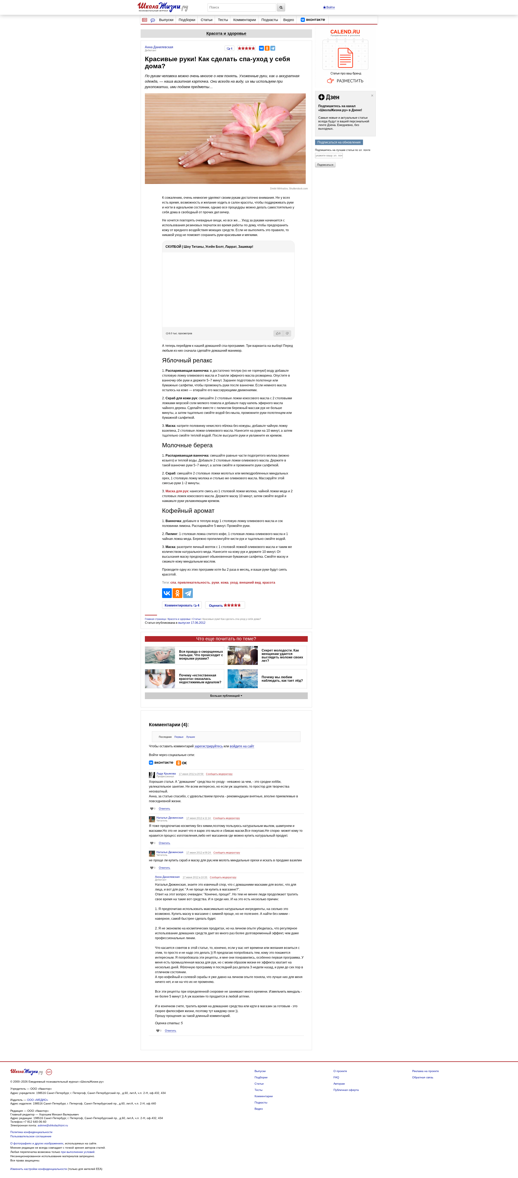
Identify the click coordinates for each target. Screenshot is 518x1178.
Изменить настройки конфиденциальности (38, 1169)
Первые (179, 737)
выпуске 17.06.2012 (191, 622)
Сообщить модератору (219, 774)
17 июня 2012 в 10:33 (195, 877)
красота (268, 582)
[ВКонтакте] (261, 48)
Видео (288, 20)
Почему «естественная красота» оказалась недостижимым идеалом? (200, 679)
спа (173, 582)
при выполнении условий (77, 1151)
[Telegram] (272, 48)
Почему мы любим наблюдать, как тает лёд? (282, 678)
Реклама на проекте (425, 1071)
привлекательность (194, 582)
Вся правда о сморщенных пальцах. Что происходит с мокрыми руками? (201, 655)
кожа (224, 582)
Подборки (187, 20)
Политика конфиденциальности (31, 1132)
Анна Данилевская (167, 876)
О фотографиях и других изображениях (36, 1143)
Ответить (164, 808)
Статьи (206, 20)
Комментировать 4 (182, 605)
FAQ (336, 1077)
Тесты (223, 20)
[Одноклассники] (267, 48)
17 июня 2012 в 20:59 (191, 774)
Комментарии (244, 20)
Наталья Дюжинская (169, 817)
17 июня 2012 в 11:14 (198, 818)
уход (234, 582)
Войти (330, 7)
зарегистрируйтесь (208, 746)
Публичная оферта (346, 1089)
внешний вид (250, 582)
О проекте (340, 1071)
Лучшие (190, 737)
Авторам (339, 1083)
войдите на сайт (242, 746)
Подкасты (269, 20)
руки (215, 582)
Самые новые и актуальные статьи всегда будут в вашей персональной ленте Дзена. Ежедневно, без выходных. (343, 123)
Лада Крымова (166, 773)
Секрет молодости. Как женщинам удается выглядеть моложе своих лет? (282, 655)
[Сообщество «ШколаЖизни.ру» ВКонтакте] (312, 20)
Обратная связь (422, 1077)
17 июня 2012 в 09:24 (198, 852)
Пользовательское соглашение (30, 1136)
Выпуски (166, 20)
